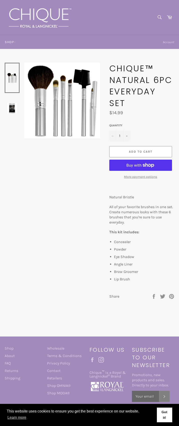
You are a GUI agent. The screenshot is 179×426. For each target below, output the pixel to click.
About (10, 356)
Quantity (115, 125)
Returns (11, 370)
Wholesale (55, 348)
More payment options (140, 177)
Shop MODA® (58, 393)
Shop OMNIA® (59, 385)
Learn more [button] (16, 417)
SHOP (9, 42)
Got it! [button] (164, 414)
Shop (9, 348)
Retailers (54, 378)
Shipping (12, 378)
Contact (54, 370)
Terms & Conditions (64, 356)
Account (168, 42)
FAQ (8, 363)
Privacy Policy (58, 363)
